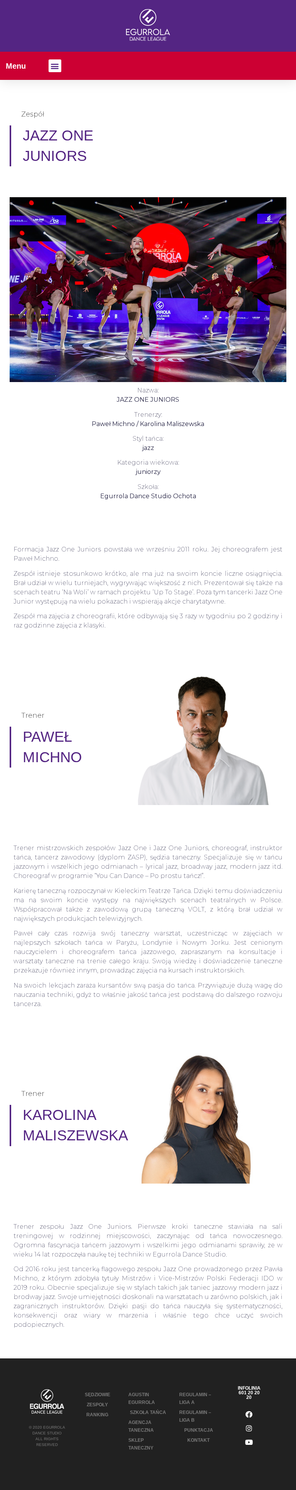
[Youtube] (249, 1442)
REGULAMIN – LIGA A (195, 1398)
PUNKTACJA (198, 1430)
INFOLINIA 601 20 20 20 (249, 1392)
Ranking (97, 1414)
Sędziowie (97, 1394)
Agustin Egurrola (141, 1398)
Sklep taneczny (140, 1444)
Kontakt (198, 1440)
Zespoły (97, 1404)
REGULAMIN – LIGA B (195, 1416)
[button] (55, 65)
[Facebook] (249, 1414)
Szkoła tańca (148, 1412)
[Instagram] (249, 1428)
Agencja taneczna (141, 1426)
